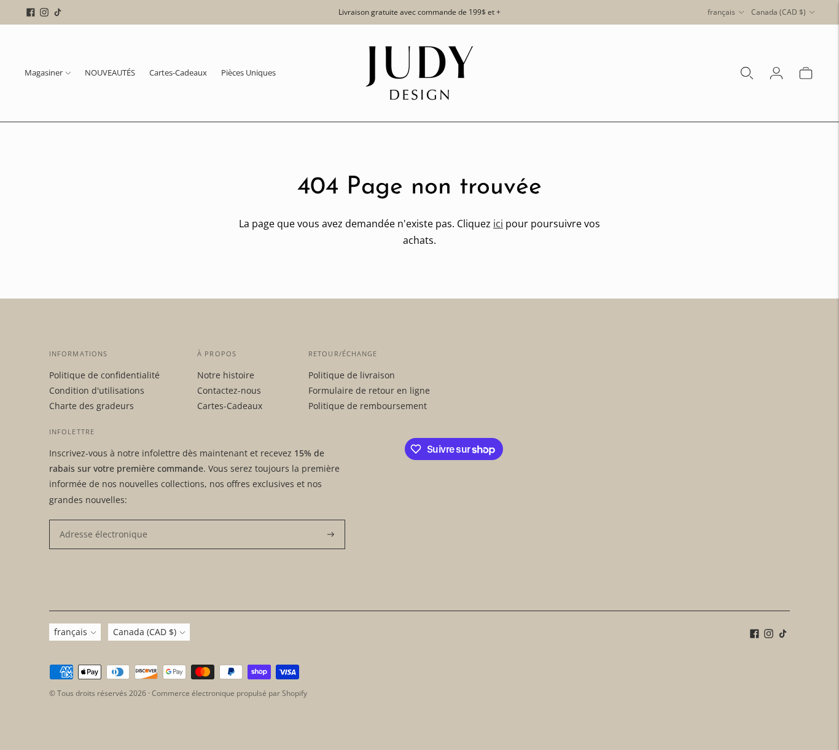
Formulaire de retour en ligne (369, 390)
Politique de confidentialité (104, 375)
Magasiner (44, 72)
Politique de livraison (351, 375)
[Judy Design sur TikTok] (57, 12)
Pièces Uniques (248, 72)
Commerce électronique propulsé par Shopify (229, 693)
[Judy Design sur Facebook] (30, 12)
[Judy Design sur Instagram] (44, 12)
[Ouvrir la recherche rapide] (746, 73)
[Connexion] (776, 73)
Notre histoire (225, 375)
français (721, 12)
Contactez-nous (229, 390)
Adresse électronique (98, 520)
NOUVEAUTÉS (110, 72)
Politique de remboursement (367, 406)
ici (498, 223)
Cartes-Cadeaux (178, 72)
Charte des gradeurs (91, 406)
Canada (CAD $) (778, 12)
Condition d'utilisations (96, 390)
